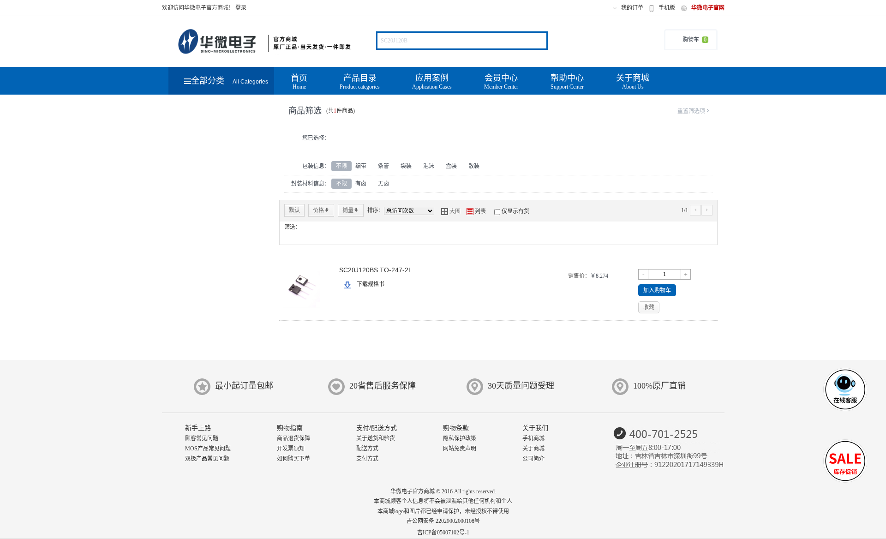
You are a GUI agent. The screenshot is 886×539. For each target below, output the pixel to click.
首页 (299, 81)
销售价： (579, 276)
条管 (383, 166)
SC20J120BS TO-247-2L (375, 270)
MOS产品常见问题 (208, 448)
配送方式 (367, 448)
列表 (476, 211)
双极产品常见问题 (207, 458)
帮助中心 (567, 81)
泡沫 (428, 166)
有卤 (360, 183)
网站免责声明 (459, 448)
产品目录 (360, 81)
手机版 (667, 8)
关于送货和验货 (375, 438)
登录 (240, 8)
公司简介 (533, 458)
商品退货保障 (293, 438)
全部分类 (229, 80)
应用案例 (432, 81)
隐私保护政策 (459, 438)
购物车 (694, 39)
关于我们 (535, 427)
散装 (473, 166)
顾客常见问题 (201, 438)
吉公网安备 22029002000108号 (443, 521)
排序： (375, 210)
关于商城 (632, 81)
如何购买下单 (293, 458)
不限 (341, 166)
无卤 (383, 183)
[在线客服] (845, 400)
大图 (451, 211)
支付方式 (367, 458)
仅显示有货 (515, 211)
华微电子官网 (707, 8)
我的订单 (632, 8)
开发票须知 (291, 448)
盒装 (451, 166)
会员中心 (501, 81)
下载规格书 (370, 284)
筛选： (292, 227)
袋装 (406, 166)
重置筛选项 (694, 111)
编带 (360, 166)
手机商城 (533, 438)
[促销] (845, 463)
